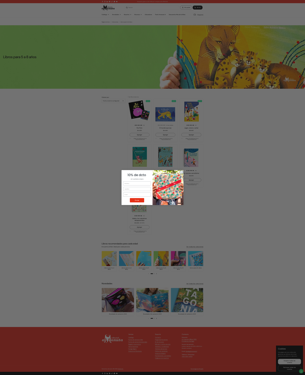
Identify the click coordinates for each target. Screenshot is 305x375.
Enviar (137, 200)
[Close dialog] (181, 172)
